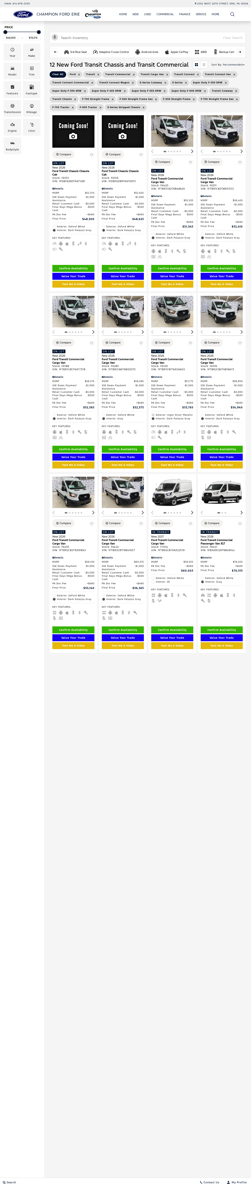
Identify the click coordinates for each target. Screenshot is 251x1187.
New (135, 14)
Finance (184, 14)
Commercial (165, 14)
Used (147, 14)
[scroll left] (55, 52)
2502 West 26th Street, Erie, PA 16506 (222, 3)
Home (123, 14)
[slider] (5, 32)
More (215, 14)
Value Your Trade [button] (73, 276)
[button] (232, 14)
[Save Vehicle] (91, 155)
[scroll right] (239, 52)
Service (201, 14)
